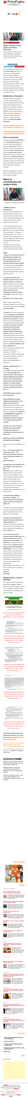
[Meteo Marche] (6, 1059)
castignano (20, 743)
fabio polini (6, 744)
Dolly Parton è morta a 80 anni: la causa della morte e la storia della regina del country (13, 990)
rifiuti (12, 744)
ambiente (13, 750)
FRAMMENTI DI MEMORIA (9, 888)
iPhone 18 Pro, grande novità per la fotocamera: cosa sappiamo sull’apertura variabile (14, 1005)
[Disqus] (14, 800)
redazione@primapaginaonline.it (11, 1093)
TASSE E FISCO (7, 956)
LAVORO (5, 941)
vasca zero (21, 746)
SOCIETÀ (5, 1002)
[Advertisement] (14, 23)
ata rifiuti (11, 743)
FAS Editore (2, 1091)
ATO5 (15, 743)
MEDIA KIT (6, 1085)
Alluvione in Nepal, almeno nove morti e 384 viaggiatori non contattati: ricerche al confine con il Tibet (13, 777)
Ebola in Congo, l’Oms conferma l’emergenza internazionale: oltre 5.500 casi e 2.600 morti (13, 763)
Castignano (19, 750)
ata (7, 743)
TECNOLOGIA (6, 1017)
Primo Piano (6, 752)
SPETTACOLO (6, 987)
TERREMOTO (6, 972)
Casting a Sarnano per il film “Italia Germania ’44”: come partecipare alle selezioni (12, 944)
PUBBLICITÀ (16, 1089)
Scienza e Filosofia (9, 1041)
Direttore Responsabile (11, 1095)
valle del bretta (12, 746)
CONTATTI (3, 1095)
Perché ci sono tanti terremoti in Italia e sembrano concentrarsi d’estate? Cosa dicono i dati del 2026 (13, 975)
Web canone (7, 1051)
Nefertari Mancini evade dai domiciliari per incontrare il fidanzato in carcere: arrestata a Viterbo (13, 770)
